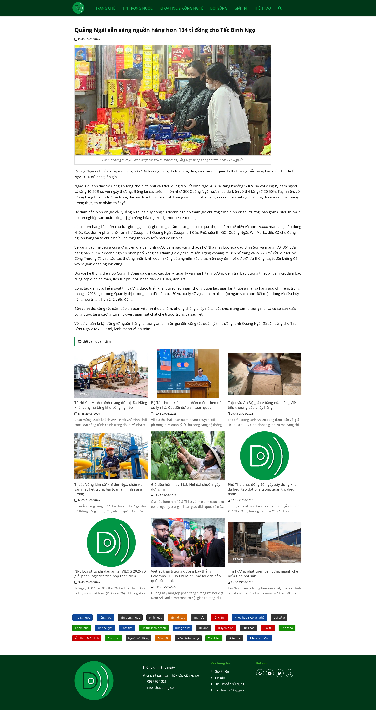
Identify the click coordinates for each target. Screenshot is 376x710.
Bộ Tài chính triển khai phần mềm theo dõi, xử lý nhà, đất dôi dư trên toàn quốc (187, 405)
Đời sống (218, 8)
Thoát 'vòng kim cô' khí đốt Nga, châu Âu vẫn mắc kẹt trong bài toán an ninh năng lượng (108, 489)
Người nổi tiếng (138, 638)
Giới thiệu (222, 671)
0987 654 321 (156, 681)
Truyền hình (226, 628)
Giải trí (240, 8)
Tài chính (219, 617)
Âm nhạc (113, 638)
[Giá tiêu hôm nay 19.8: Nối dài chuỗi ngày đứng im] (188, 455)
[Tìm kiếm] (279, 8)
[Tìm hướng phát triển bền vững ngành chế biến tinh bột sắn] (264, 542)
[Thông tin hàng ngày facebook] (260, 673)
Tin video (214, 638)
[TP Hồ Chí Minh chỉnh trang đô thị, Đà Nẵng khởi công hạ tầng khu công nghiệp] (111, 373)
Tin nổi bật (178, 617)
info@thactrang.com (161, 688)
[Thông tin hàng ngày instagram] (289, 673)
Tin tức (220, 678)
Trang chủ (105, 8)
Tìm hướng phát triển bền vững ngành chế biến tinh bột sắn (263, 573)
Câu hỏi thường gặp (229, 690)
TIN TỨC (199, 617)
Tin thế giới (105, 628)
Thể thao (262, 8)
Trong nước (82, 617)
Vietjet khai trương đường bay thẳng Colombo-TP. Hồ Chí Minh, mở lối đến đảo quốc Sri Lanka (186, 576)
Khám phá (82, 628)
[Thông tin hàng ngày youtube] (270, 673)
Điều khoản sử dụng (229, 684)
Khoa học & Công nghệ (181, 8)
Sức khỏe (248, 628)
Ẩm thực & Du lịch (87, 638)
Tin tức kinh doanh (153, 628)
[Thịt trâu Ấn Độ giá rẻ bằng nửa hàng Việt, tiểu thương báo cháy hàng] (264, 373)
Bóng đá (163, 638)
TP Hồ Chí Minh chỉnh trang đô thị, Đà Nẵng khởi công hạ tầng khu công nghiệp (110, 405)
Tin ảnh (204, 628)
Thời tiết (126, 628)
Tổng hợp (105, 617)
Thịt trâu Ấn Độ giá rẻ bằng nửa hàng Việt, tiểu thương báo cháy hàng (263, 405)
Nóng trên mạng (188, 638)
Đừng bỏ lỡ (182, 628)
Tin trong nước (137, 8)
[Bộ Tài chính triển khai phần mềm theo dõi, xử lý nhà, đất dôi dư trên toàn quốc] (188, 373)
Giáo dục (234, 638)
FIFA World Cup (259, 638)
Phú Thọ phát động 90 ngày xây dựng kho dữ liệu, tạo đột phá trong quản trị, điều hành (262, 489)
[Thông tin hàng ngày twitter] (280, 673)
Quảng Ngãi (84, 171)
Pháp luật (155, 617)
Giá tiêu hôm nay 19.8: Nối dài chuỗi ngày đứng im (185, 487)
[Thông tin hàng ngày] (82, 8)
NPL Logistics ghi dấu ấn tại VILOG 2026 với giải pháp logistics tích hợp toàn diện (110, 573)
